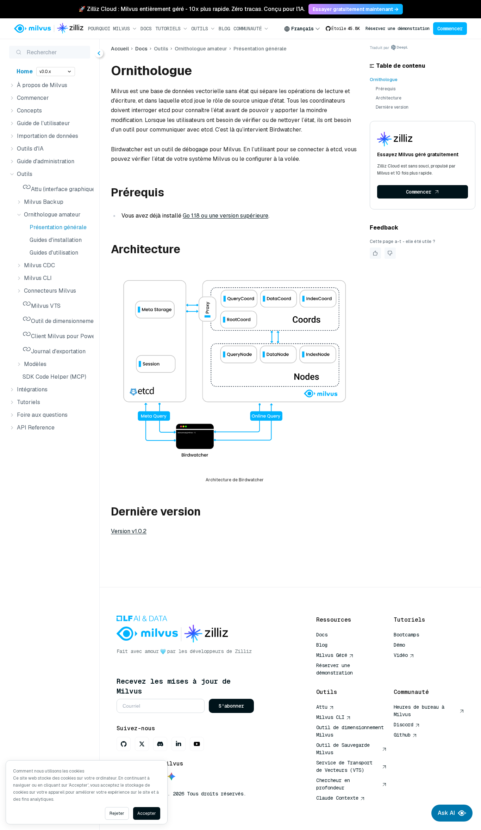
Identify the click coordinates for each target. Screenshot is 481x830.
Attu (321, 707)
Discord (403, 724)
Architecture (388, 98)
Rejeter (117, 813)
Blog (224, 28)
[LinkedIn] (178, 744)
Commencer (450, 28)
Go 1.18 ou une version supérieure (225, 215)
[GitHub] (124, 744)
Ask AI (446, 813)
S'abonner (231, 706)
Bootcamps (406, 634)
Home (25, 71)
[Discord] (160, 744)
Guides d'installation (56, 240)
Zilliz (243, 651)
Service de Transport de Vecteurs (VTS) (344, 766)
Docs (146, 28)
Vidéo (401, 655)
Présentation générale (58, 227)
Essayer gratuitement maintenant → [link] (356, 9)
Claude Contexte (337, 798)
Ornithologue (384, 79)
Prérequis (385, 88)
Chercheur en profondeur (333, 784)
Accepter (146, 813)
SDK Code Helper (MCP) (54, 376)
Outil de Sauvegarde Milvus (343, 749)
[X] (142, 744)
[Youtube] (197, 744)
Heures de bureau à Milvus (419, 711)
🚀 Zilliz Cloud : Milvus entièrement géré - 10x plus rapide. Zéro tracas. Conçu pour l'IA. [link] (192, 9)
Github (402, 735)
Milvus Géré (331, 655)
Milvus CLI (330, 717)
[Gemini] (171, 777)
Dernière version (392, 107)
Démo (399, 645)
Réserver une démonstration (398, 28)
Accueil (120, 48)
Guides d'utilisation (54, 252)
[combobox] (302, 28)
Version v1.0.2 (128, 531)
